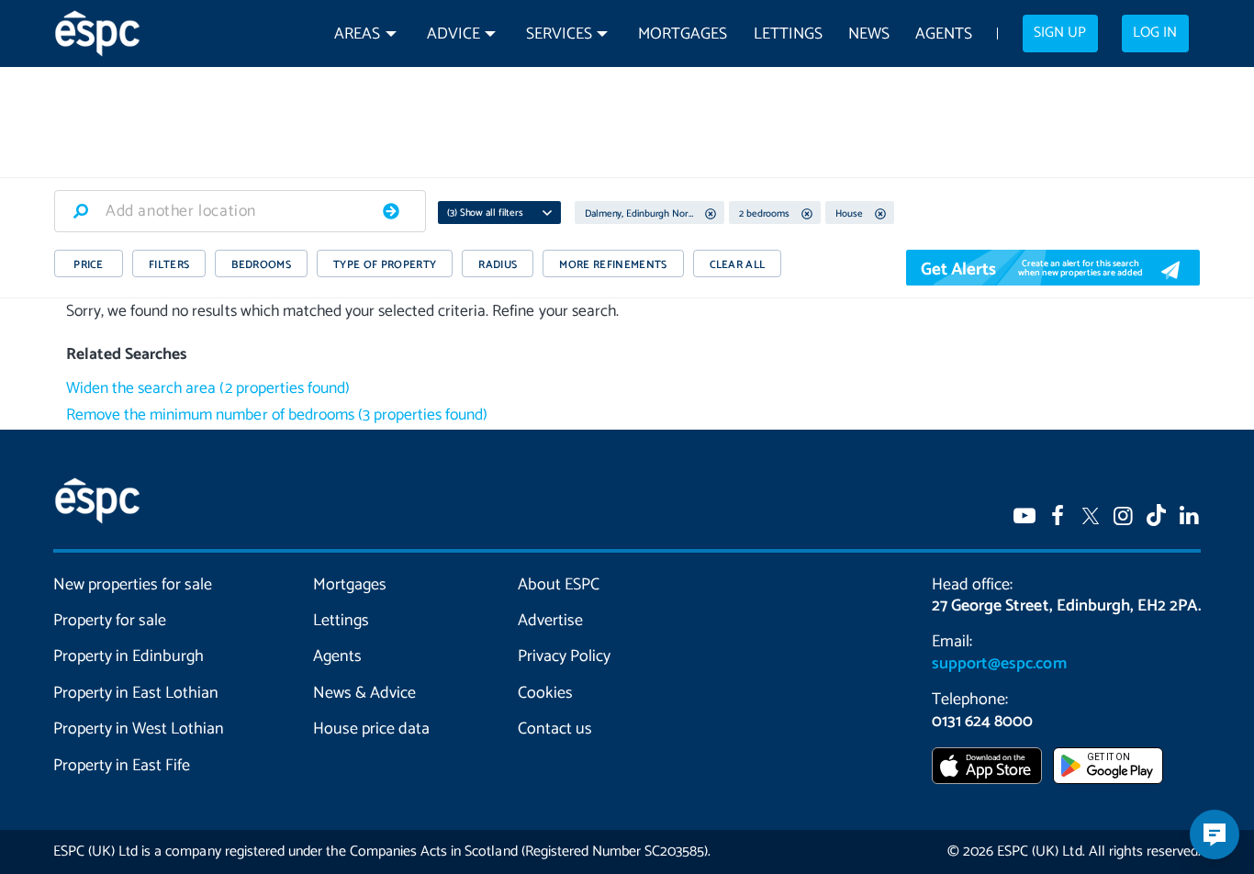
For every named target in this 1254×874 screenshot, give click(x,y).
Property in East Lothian (136, 693)
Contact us (555, 729)
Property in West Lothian (139, 729)
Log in (1155, 33)
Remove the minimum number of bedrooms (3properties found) (276, 415)
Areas (357, 34)
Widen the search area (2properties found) (208, 388)
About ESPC (558, 585)
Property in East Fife (121, 765)
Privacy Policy (564, 656)
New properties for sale (133, 585)
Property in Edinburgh (128, 656)
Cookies (545, 693)
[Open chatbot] (1214, 834)
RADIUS (497, 265)
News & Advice (364, 693)
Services (559, 34)
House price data (371, 729)
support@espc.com (999, 664)
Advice (453, 34)
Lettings (788, 34)
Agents (943, 34)
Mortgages (682, 34)
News (869, 34)
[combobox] (240, 211)
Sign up (1060, 33)
